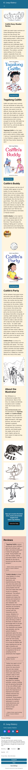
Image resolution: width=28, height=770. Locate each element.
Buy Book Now (14, 95)
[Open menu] (4, 6)
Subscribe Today (14, 523)
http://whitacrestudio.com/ (13, 409)
